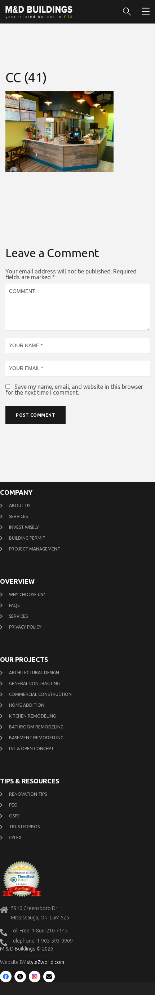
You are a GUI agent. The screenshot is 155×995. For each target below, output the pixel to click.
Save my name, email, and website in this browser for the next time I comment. (74, 389)
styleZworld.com (45, 962)
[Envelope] (49, 976)
